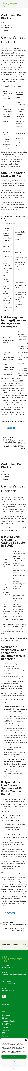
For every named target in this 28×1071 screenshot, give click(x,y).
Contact (5, 1036)
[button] (26, 1040)
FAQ (3, 1033)
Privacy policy (5, 1004)
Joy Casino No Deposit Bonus (11, 86)
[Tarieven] (13, 996)
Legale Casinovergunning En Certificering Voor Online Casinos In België (13, 216)
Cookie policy (5, 1002)
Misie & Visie (6, 1024)
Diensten (5, 1018)
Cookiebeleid (13, 1068)
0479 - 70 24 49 (7, 968)
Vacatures (5, 1030)
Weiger (14, 1061)
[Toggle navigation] (22, 4)
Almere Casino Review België (11, 873)
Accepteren (14, 1057)
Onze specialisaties (8, 1021)
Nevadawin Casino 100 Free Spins (12, 421)
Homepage (6, 1015)
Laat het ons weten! (19, 945)
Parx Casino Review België (10, 820)
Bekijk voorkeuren (14, 1065)
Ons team (5, 1027)
